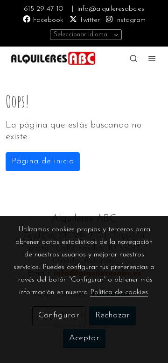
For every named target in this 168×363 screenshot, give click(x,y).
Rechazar (112, 315)
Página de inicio (43, 161)
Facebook (46, 20)
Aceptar (84, 338)
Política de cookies (119, 292)
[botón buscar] (133, 58)
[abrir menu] (152, 58)
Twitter (88, 20)
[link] (52, 58)
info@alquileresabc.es (110, 9)
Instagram (129, 20)
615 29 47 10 (43, 9)
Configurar (58, 315)
